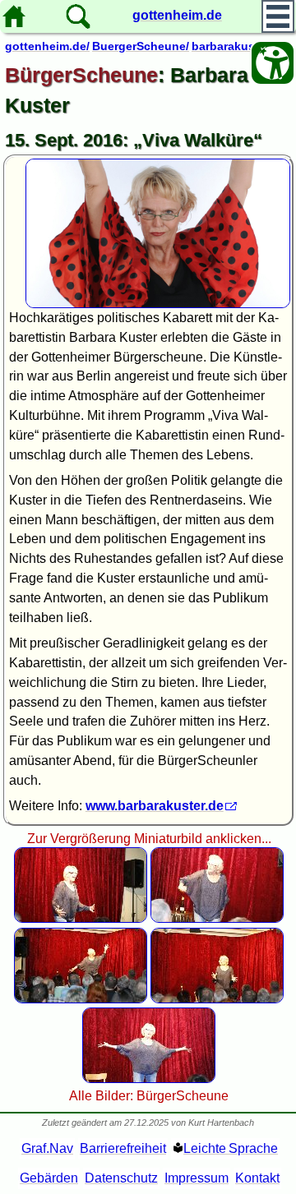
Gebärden (49, 1178)
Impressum (196, 1178)
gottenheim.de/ (47, 46)
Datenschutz (121, 1178)
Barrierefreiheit (123, 1148)
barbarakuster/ (232, 46)
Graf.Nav (47, 1148)
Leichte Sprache (230, 1148)
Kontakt (257, 1178)
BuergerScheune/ (140, 46)
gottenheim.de (177, 15)
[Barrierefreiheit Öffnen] (272, 62)
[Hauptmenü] (277, 16)
